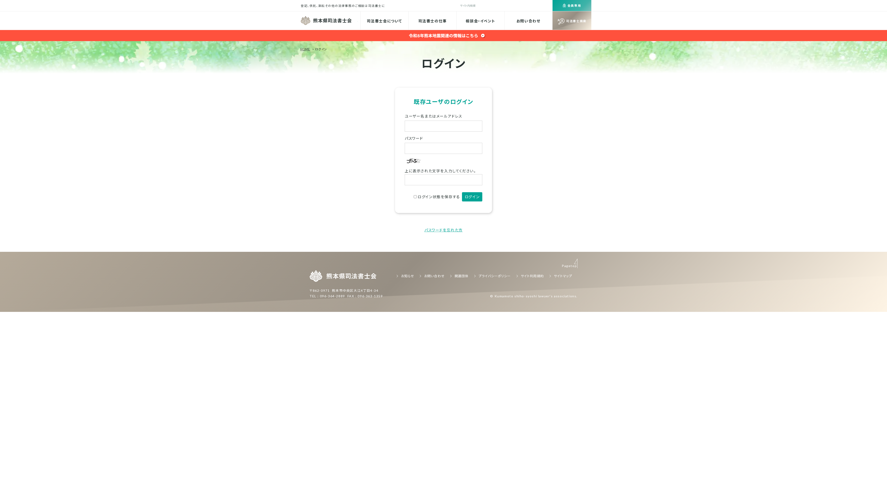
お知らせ (407, 276)
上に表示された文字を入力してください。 (440, 171)
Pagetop (569, 266)
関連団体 (461, 276)
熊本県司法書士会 (327, 20)
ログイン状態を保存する (439, 197)
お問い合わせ (528, 21)
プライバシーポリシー (495, 276)
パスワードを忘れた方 (443, 230)
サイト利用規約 (532, 276)
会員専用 (574, 5)
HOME (305, 49)
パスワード (414, 138)
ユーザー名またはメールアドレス (433, 116)
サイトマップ (563, 276)
